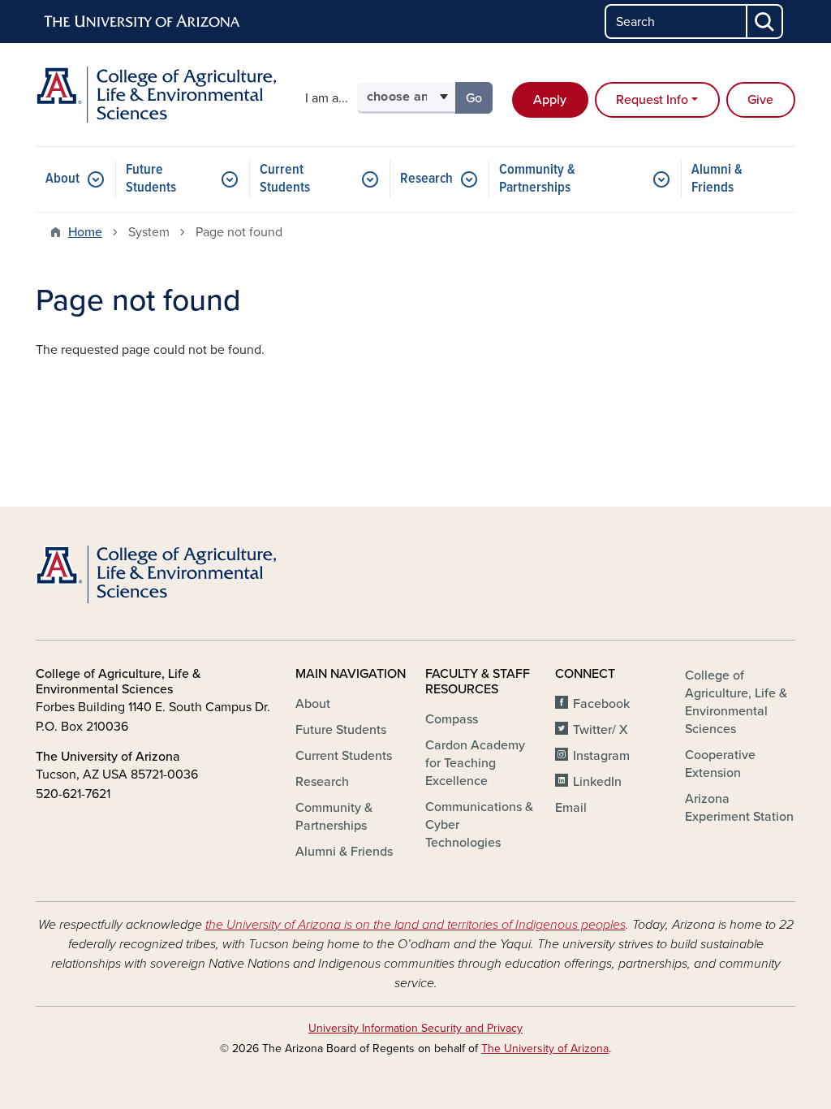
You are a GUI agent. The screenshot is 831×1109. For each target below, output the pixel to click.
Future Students (151, 179)
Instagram (601, 756)
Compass (451, 719)
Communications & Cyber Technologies (479, 825)
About (62, 179)
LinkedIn (597, 782)
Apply (549, 100)
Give (760, 100)
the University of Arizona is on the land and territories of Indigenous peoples (415, 925)
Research (426, 179)
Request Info (652, 100)
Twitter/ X (600, 730)
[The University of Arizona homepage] (143, 22)
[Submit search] (765, 21)
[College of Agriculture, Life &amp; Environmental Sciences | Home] (156, 95)
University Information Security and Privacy (415, 1028)
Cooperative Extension (720, 764)
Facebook (601, 704)
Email (571, 808)
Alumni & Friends (717, 179)
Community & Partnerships (537, 179)
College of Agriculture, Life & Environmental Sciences (736, 702)
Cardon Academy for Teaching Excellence (475, 763)
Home (85, 232)
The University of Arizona (545, 1048)
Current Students (285, 179)
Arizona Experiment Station (739, 808)
